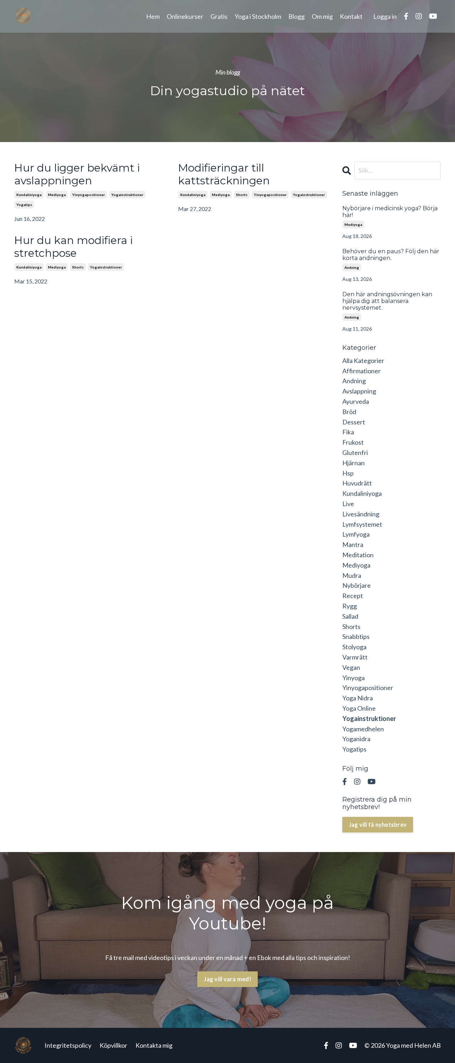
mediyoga (57, 194)
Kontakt (351, 16)
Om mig (322, 16)
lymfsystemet (362, 524)
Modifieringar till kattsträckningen (224, 174)
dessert (353, 422)
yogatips (24, 204)
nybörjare (356, 585)
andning (351, 267)
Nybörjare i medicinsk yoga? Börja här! (390, 211)
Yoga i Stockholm (258, 16)
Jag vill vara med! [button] (227, 979)
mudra (351, 575)
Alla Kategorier (363, 360)
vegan (351, 667)
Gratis (219, 16)
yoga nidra (357, 698)
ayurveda (355, 401)
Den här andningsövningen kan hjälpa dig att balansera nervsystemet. (387, 301)
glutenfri (355, 452)
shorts (241, 194)
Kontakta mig (153, 1045)
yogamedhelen (363, 729)
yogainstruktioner (127, 194)
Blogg (296, 16)
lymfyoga (356, 534)
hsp (348, 473)
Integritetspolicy (67, 1045)
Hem (153, 16)
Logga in (385, 16)
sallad (350, 616)
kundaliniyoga (29, 194)
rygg (349, 606)
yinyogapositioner (88, 194)
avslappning (359, 391)
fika (348, 432)
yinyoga (353, 678)
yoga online (359, 708)
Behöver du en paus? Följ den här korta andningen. (390, 254)
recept (352, 596)
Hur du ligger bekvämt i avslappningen (77, 174)
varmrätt (355, 657)
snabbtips (356, 636)
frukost (353, 442)
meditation (358, 555)
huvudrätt (357, 483)
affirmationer (361, 371)
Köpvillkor (113, 1045)
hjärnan (353, 463)
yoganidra (356, 739)
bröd (349, 412)
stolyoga (354, 647)
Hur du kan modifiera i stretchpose (73, 247)
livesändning (360, 514)
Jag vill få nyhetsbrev (378, 824)
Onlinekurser (185, 16)
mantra (352, 544)
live (348, 504)
